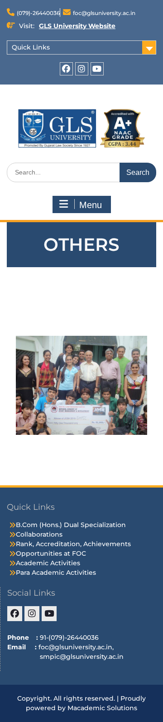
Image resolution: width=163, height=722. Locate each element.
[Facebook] (66, 68)
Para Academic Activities (56, 572)
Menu (90, 205)
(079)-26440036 (38, 13)
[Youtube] (97, 68)
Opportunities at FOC (51, 553)
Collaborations (39, 534)
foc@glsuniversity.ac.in (104, 13)
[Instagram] (81, 68)
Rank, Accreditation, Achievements (73, 544)
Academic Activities (48, 563)
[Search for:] (81, 172)
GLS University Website (77, 26)
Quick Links (31, 47)
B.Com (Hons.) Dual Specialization (71, 525)
